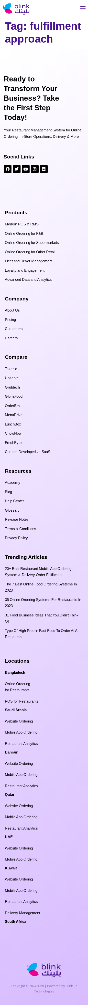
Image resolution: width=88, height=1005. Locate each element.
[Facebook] (7, 169)
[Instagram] (35, 169)
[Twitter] (17, 169)
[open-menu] (83, 9)
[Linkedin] (44, 169)
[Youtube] (26, 169)
